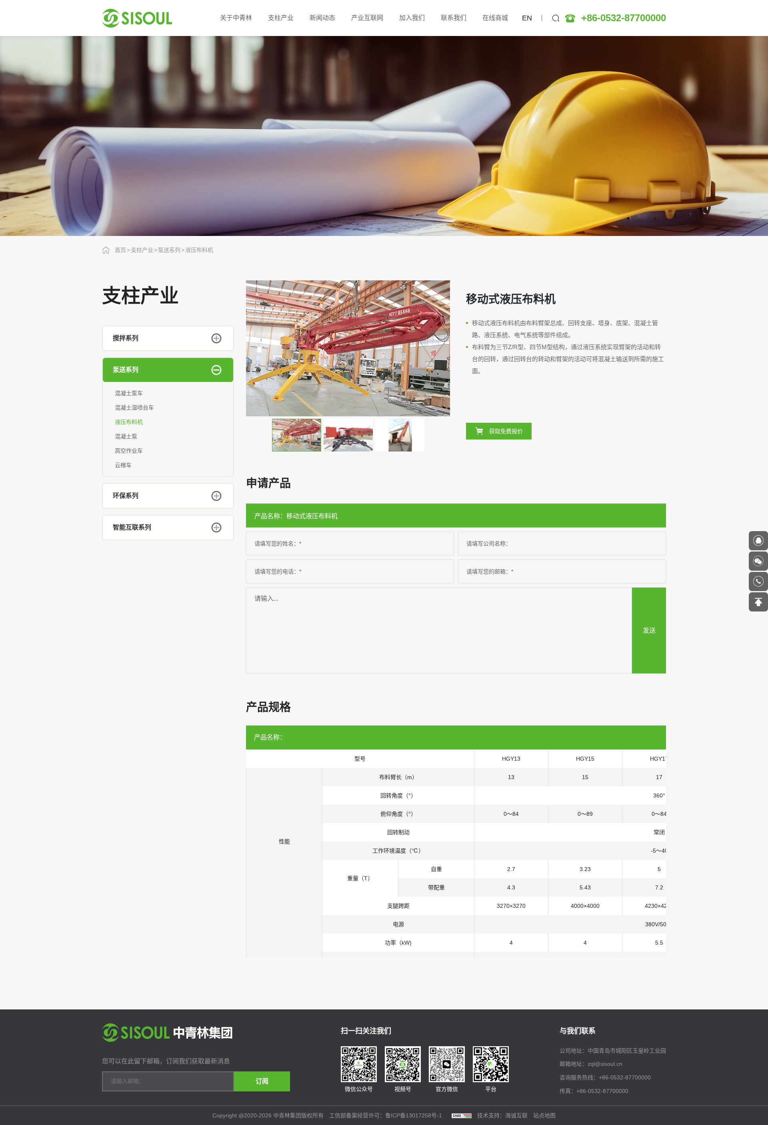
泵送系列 (169, 250)
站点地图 (544, 1115)
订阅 (262, 1081)
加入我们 (412, 17)
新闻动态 (322, 17)
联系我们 (453, 17)
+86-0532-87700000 (623, 18)
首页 (120, 250)
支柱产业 (281, 17)
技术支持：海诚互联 (502, 1115)
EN (527, 18)
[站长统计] (462, 1115)
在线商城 (495, 17)
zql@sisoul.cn (605, 1064)
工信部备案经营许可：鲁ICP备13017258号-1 (386, 1115)
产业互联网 (367, 17)
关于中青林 (236, 17)
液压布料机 (199, 250)
